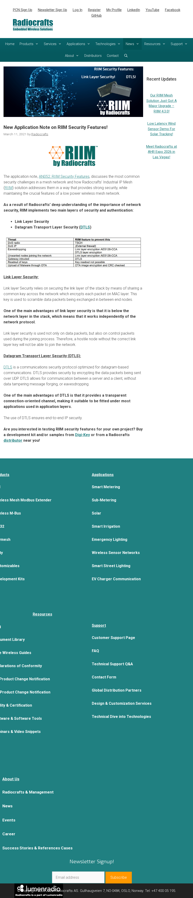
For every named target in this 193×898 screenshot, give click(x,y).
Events (8, 820)
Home (9, 44)
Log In (77, 10)
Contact (113, 56)
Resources (152, 44)
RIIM (8, 188)
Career (8, 834)
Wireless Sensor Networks (116, 552)
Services (50, 44)
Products (26, 44)
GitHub (96, 15)
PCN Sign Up (22, 10)
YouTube (152, 10)
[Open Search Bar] (126, 56)
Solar (96, 513)
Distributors (93, 56)
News (130, 44)
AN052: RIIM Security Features (64, 176)
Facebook (172, 10)
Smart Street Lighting (111, 566)
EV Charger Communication (116, 579)
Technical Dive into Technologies (121, 716)
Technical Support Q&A (112, 664)
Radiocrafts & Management (28, 792)
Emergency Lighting (109, 539)
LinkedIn (133, 10)
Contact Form (104, 677)
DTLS (8, 367)
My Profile (114, 10)
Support (177, 44)
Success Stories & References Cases (37, 848)
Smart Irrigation (106, 526)
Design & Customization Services (122, 703)
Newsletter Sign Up (52, 10)
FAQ (95, 651)
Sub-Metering (104, 500)
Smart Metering (106, 487)
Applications (76, 44)
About (69, 56)
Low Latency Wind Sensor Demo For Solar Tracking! (161, 128)
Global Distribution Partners (116, 690)
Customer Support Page (113, 637)
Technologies (105, 44)
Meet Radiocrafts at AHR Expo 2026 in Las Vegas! (161, 151)
